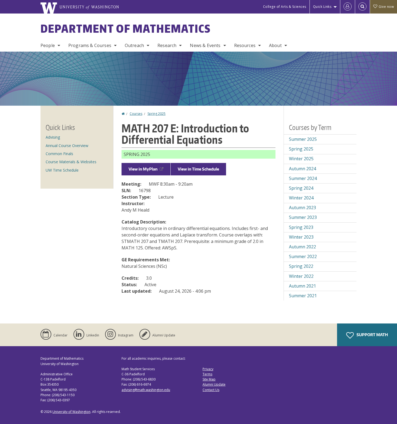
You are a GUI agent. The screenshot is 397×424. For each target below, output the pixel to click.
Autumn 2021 (302, 286)
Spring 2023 (301, 227)
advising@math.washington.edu (146, 390)
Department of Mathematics (126, 28)
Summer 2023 (303, 217)
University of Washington (71, 411)
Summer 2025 (303, 139)
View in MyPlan (143, 169)
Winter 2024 (301, 198)
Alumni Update (214, 384)
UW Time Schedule (62, 170)
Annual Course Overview (67, 145)
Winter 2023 (301, 237)
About (275, 45)
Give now (386, 6)
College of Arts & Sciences (284, 6)
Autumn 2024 (302, 169)
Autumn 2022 (302, 247)
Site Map (209, 379)
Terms (207, 374)
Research (166, 45)
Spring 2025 (156, 113)
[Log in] (347, 7)
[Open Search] (362, 7)
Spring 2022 (301, 266)
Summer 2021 (303, 296)
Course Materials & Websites (71, 161)
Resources (244, 45)
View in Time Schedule (198, 169)
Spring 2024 (301, 188)
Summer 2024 (303, 178)
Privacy (208, 369)
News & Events (205, 45)
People (48, 45)
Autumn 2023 (302, 208)
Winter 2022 (301, 276)
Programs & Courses (89, 45)
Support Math (372, 334)
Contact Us (211, 390)
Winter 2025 (301, 159)
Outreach (134, 45)
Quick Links (322, 6)
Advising (53, 137)
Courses (136, 113)
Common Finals (59, 153)
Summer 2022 (303, 256)
